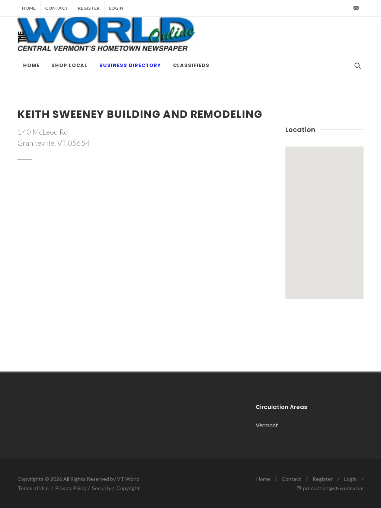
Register (89, 8)
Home (29, 8)
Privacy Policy (71, 488)
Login (116, 8)
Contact (56, 8)
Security (101, 488)
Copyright (128, 488)
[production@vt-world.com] (356, 8)
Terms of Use (33, 488)
